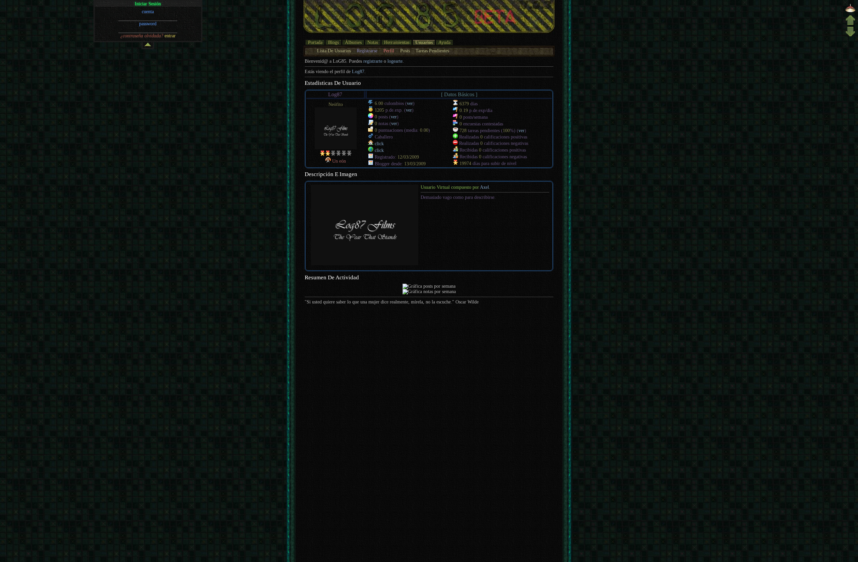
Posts (405, 50)
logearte (395, 61)
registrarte (372, 61)
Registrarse (367, 50)
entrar (170, 35)
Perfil (388, 50)
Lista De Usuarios (334, 50)
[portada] (850, 11)
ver (410, 103)
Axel (484, 187)
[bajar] (850, 35)
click (379, 143)
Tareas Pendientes (432, 50)
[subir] (850, 23)
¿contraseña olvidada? (141, 35)
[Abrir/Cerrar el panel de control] (147, 45)
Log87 (358, 71)
